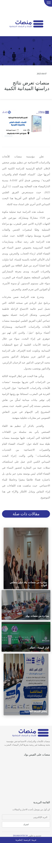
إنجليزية (18, 840)
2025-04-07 (41, 74)
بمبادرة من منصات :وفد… (36, 616)
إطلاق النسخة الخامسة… (34, 711)
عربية (34, 840)
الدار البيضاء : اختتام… (38, 647)
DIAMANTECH (20, 836)
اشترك (26, 824)
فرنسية (26, 840)
